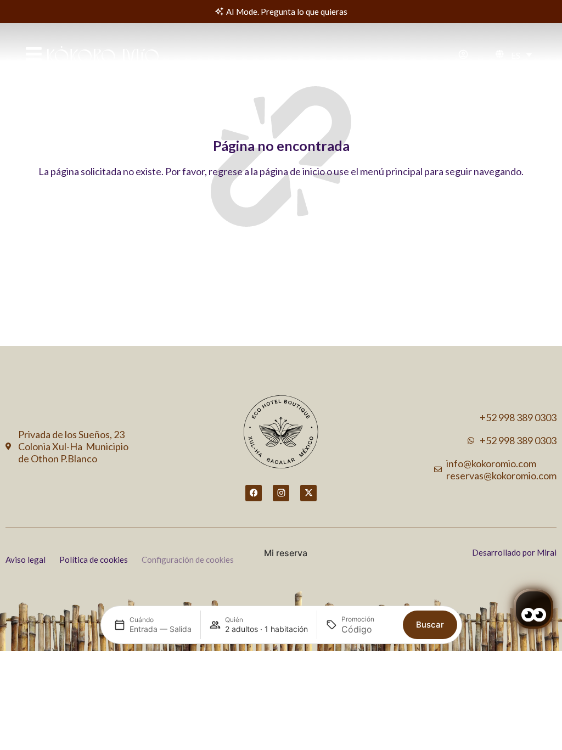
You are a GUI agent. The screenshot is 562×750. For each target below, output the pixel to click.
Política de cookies (93, 559)
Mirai (547, 552)
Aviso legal (25, 559)
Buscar (430, 624)
